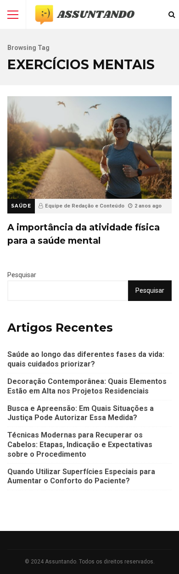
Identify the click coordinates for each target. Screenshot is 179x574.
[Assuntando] (85, 16)
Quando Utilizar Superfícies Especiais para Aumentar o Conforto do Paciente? (81, 476)
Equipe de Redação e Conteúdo (84, 206)
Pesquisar (21, 275)
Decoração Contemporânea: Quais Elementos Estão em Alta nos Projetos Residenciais (87, 386)
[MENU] (12, 14)
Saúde (21, 206)
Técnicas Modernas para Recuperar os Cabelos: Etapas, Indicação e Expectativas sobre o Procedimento (79, 445)
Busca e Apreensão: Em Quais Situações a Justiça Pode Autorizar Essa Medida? (80, 413)
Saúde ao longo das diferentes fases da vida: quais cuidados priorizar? (85, 359)
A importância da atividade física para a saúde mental (89, 147)
